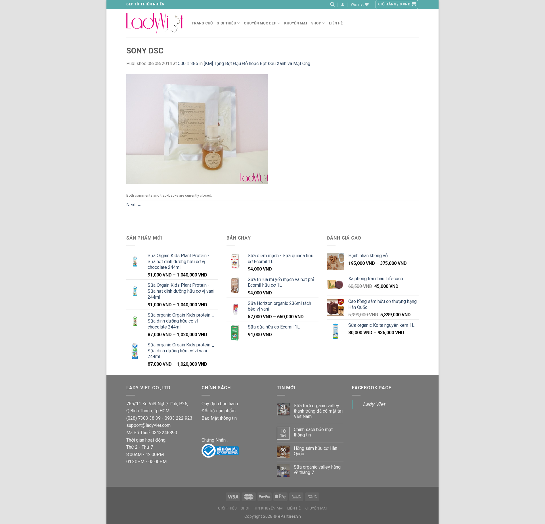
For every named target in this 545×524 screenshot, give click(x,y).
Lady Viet (374, 404)
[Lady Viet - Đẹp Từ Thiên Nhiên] (154, 23)
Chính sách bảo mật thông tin (313, 432)
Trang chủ (202, 23)
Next (133, 204)
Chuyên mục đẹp (260, 23)
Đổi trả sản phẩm (219, 410)
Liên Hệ (294, 508)
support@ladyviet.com (148, 425)
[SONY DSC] (197, 128)
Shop (316, 23)
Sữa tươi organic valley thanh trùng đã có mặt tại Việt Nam (318, 411)
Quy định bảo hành (220, 403)
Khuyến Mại (295, 23)
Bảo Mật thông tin (219, 418)
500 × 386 (188, 63)
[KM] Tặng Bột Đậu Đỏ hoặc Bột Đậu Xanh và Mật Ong (257, 63)
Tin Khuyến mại (269, 508)
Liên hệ (336, 23)
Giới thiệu (227, 508)
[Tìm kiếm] (332, 4)
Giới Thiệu (226, 23)
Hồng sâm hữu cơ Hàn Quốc (315, 451)
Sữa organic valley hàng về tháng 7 (317, 469)
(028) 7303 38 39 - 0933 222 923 (159, 418)
